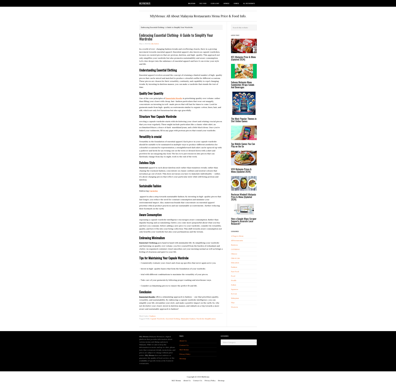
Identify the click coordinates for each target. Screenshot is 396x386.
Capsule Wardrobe (157, 319)
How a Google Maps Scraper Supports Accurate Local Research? (243, 221)
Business (234, 245)
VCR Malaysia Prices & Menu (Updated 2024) (241, 170)
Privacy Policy (184, 354)
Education (235, 263)
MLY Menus (184, 350)
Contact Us (184, 345)
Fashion (152, 316)
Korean (234, 294)
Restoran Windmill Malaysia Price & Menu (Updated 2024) (243, 196)
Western (234, 307)
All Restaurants (237, 240)
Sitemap (182, 359)
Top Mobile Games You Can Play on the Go (243, 145)
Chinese (234, 254)
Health (233, 280)
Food (233, 276)
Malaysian (235, 298)
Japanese (234, 289)
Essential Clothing (173, 319)
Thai (232, 303)
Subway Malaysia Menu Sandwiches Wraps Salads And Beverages (242, 84)
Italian (233, 285)
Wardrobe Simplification (206, 319)
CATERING (235, 249)
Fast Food (235, 272)
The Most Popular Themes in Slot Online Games (243, 120)
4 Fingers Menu (237, 236)
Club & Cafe (235, 258)
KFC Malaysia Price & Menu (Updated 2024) (243, 58)
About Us (183, 341)
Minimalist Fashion (188, 319)
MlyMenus (144, 3)
